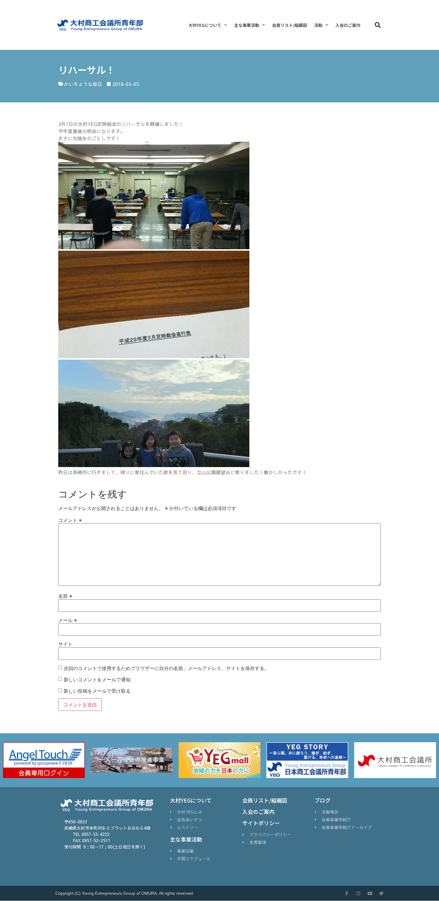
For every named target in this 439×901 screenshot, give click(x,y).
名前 (65, 596)
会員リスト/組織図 (289, 25)
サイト (65, 644)
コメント (70, 520)
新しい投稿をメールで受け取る (97, 691)
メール (67, 620)
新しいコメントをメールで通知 (97, 679)
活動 (318, 25)
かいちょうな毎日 (83, 84)
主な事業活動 (246, 25)
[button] (378, 25)
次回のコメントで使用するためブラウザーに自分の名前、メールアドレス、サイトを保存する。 (166, 668)
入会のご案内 (347, 25)
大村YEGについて (204, 25)
